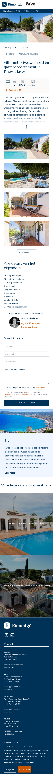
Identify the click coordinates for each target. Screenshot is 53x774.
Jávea (20, 11)
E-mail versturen (29, 326)
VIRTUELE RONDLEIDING (28, 54)
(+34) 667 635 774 (11, 726)
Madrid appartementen (13, 731)
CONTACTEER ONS (26, 402)
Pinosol (29, 11)
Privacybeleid (8, 394)
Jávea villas (8, 689)
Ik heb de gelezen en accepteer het (26, 387)
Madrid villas (9, 734)
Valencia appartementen (13, 664)
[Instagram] (6, 635)
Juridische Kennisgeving (13, 747)
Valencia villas (9, 667)
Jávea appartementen (12, 686)
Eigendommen (9, 11)
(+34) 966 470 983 (30, 323)
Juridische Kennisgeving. (13, 762)
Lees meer (10, 472)
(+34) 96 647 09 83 (12, 704)
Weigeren (10, 769)
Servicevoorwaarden (25, 394)
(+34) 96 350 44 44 (12, 659)
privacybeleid (41, 387)
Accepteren (24, 769)
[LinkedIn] (12, 635)
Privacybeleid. (30, 762)
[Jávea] (26, 421)
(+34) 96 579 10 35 (11, 682)
